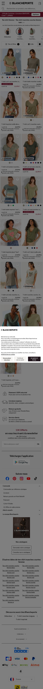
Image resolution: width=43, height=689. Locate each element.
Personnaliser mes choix (7, 359)
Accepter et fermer (34, 359)
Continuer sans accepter (20, 359)
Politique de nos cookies (8, 354)
